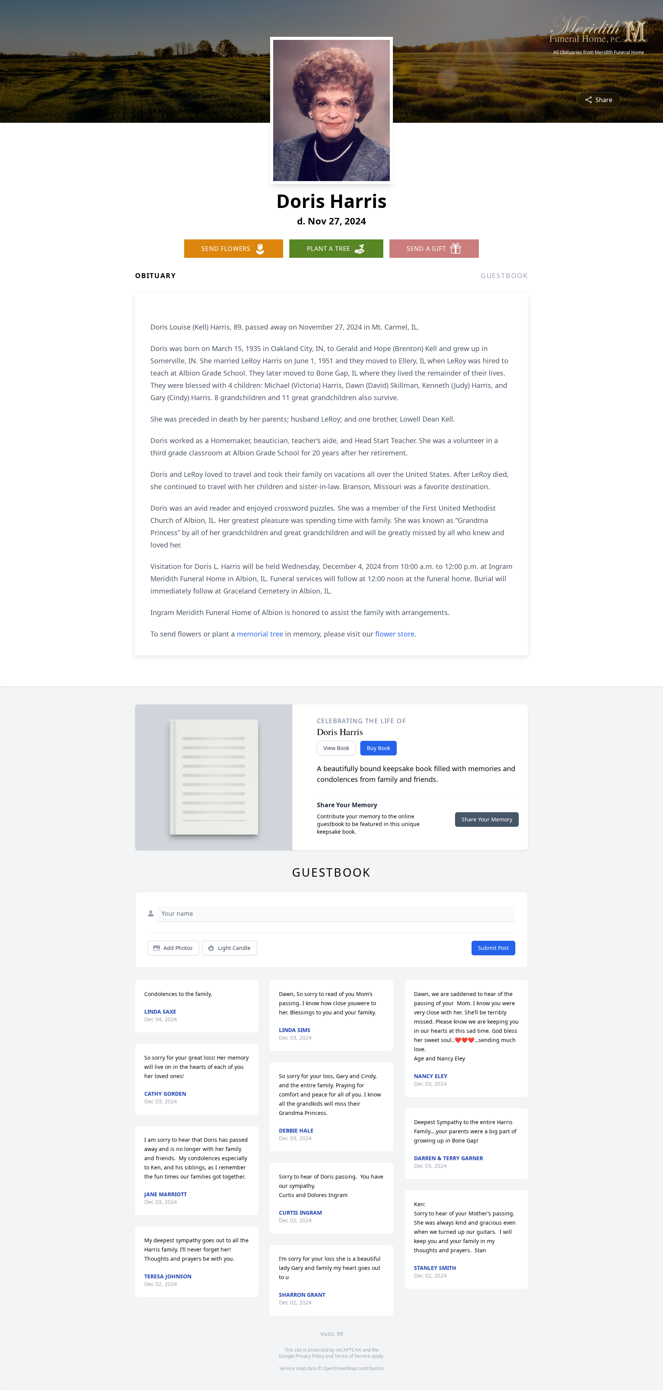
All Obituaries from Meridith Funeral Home (598, 52)
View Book (336, 748)
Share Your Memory (487, 819)
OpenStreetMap (340, 1368)
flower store (394, 633)
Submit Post (493, 947)
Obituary (155, 275)
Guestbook (504, 275)
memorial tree (260, 633)
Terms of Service (352, 1356)
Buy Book (378, 748)
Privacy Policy (309, 1356)
